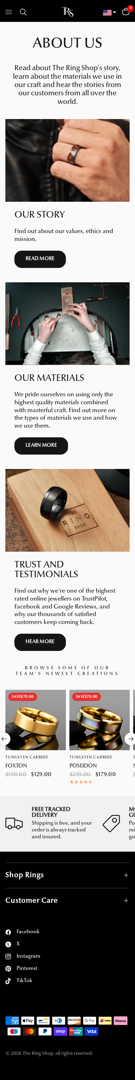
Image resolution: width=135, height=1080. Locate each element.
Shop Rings (24, 875)
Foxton (16, 766)
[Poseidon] (99, 720)
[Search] (22, 12)
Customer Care (31, 900)
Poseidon (83, 766)
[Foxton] (35, 720)
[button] (40, 259)
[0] (125, 12)
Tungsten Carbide (27, 758)
